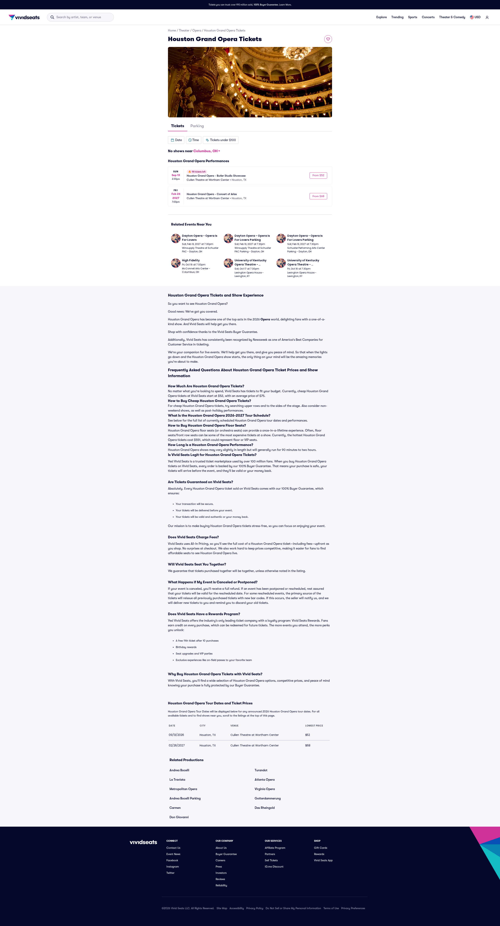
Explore (381, 17)
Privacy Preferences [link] (353, 908)
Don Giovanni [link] (179, 817)
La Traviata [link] (177, 779)
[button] (176, 140)
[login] (487, 17)
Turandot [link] (261, 770)
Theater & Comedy (452, 17)
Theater (184, 30)
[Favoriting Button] (328, 39)
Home (172, 30)
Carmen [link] (175, 808)
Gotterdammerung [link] (268, 798)
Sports (412, 17)
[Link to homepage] (25, 17)
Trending (397, 17)
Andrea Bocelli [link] (179, 770)
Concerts (428, 17)
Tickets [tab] (177, 126)
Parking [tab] (197, 126)
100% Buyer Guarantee (266, 4)
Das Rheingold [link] (265, 808)
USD (477, 17)
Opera (196, 30)
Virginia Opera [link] (265, 789)
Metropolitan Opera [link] (183, 789)
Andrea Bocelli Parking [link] (185, 798)
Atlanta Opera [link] (265, 779)
